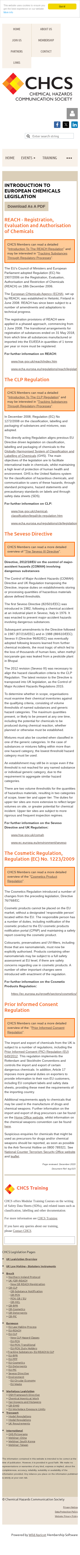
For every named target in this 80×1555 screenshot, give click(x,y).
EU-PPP (12, 1359)
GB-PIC (12, 1316)
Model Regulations (19, 1416)
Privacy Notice (70, 1507)
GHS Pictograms (18, 1434)
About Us (46, 29)
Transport (12, 1412)
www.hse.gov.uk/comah (27, 835)
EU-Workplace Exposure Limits (26, 1409)
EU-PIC (12, 1369)
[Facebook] (57, 124)
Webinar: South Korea (21, 1441)
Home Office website (28, 1117)
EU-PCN (15, 1341)
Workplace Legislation (20, 1391)
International (14, 1430)
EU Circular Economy (23, 1380)
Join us (17, 40)
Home (16, 29)
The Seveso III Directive (42, 551)
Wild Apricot (37, 1535)
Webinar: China (17, 1437)
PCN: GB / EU (18, 1298)
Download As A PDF (26, 206)
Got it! (62, 6)
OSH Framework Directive (24, 1394)
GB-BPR (13, 1305)
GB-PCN (15, 1295)
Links (16, 62)
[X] (66, 124)
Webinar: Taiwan (18, 1445)
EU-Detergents (17, 1366)
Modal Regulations (19, 1420)
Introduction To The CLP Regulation (33, 397)
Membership (46, 40)
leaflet (15, 1156)
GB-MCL (15, 1302)
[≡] (69, 158)
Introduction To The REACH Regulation (35, 249)
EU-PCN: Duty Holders (23, 1348)
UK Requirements (19, 1423)
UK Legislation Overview (21, 1259)
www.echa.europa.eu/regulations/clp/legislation (44, 523)
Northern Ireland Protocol (24, 1277)
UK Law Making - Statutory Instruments (31, 1266)
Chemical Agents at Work (23, 1398)
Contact (46, 51)
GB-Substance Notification (26, 1291)
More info (8, 12)
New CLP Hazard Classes (24, 1337)
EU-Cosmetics (16, 1362)
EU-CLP (12, 1334)
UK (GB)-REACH (17, 1280)
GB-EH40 (13, 1405)
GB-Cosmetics (16, 1309)
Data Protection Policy (66, 1511)
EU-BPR (13, 1355)
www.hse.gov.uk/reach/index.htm (34, 361)
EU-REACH (14, 1330)
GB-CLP (12, 1287)
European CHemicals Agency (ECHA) (37, 294)
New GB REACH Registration (27, 1284)
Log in (72, 113)
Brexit (10, 1273)
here (7, 1126)
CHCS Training (47, 1218)
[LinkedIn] (74, 124)
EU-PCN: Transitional (22, 1344)
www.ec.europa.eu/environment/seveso (38, 842)
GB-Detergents (17, 1312)
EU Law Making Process (22, 1326)
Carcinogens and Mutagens (24, 1402)
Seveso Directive (18, 1373)
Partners (17, 51)
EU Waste (16, 1384)
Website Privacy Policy (66, 1516)
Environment (16, 1377)
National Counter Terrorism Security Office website (39, 1152)
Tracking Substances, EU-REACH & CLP (31, 1352)
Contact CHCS (22, 1231)
